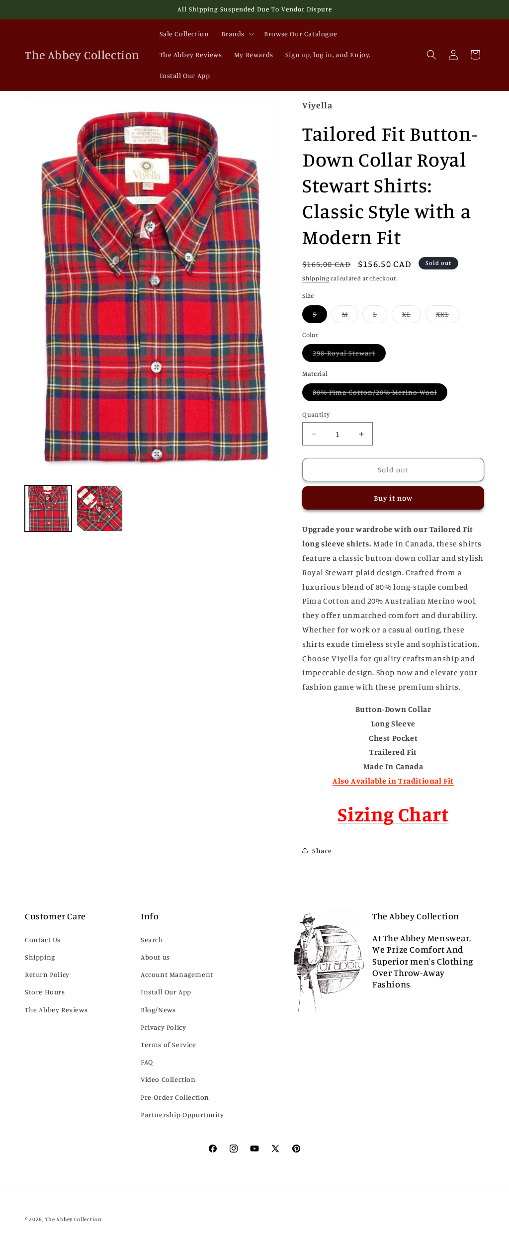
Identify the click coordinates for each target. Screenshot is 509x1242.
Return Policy (47, 974)
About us (155, 957)
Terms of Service (168, 1044)
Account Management (177, 974)
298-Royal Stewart (349, 355)
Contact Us (43, 939)
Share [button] (322, 850)
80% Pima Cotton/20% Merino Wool (380, 394)
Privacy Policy (163, 1027)
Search (152, 939)
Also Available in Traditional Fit (393, 781)
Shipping (316, 278)
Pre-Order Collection (175, 1097)
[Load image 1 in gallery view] (48, 508)
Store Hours (45, 991)
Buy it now (393, 498)
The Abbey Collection (73, 1219)
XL (411, 316)
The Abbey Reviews (56, 1009)
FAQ (147, 1062)
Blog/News (158, 1009)
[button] (236, 33)
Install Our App (166, 991)
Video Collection (168, 1079)
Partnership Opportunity (182, 1114)
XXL (447, 316)
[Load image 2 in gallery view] (100, 508)
